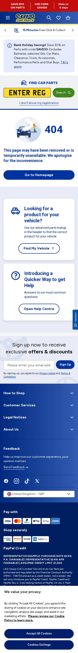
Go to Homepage (39, 175)
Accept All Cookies (39, 633)
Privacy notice (47, 373)
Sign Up (65, 364)
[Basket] (68, 18)
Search (61, 92)
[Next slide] (74, 30)
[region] (39, 619)
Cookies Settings (39, 644)
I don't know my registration (39, 103)
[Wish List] (58, 17)
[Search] (49, 17)
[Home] (7, 17)
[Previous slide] (3, 30)
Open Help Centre (39, 309)
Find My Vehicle (36, 248)
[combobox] (39, 494)
